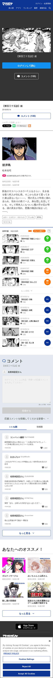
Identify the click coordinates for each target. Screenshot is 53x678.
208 (46, 524)
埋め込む (23, 126)
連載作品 (43, 8)
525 (46, 489)
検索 (50, 8)
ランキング (27, 8)
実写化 (39, 217)
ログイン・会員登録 (43, 3)
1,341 (45, 448)
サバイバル (6, 222)
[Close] (49, 641)
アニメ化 (31, 217)
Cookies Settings (26, 659)
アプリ (18, 8)
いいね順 (13, 426)
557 (46, 467)
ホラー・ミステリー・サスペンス (14, 217)
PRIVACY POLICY (11, 653)
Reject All (26, 666)
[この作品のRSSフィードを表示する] (29, 125)
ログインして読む (27, 65)
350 (46, 506)
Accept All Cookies (26, 673)
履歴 (35, 8)
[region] (26, 657)
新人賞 (11, 8)
